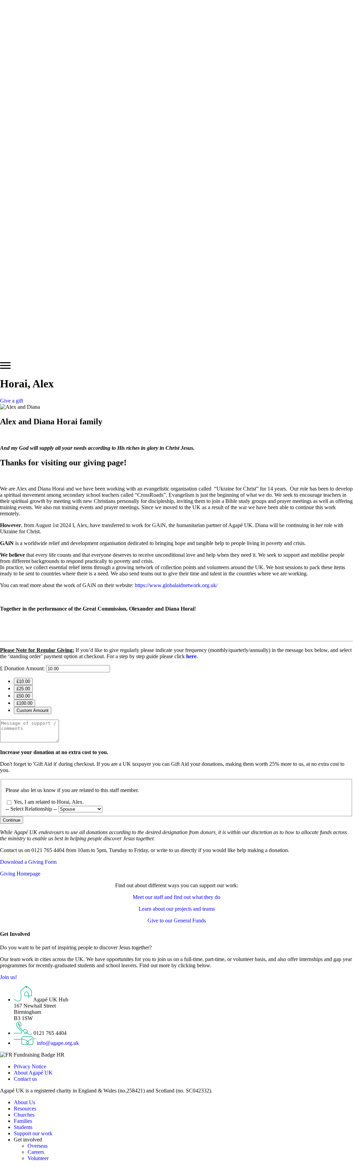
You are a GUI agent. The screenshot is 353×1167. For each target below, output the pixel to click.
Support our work (33, 1133)
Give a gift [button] (11, 401)
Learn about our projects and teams (177, 909)
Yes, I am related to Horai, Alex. (49, 802)
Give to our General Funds (177, 920)
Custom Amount (33, 710)
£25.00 (23, 688)
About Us (24, 1102)
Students (23, 1127)
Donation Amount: (24, 668)
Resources (25, 1108)
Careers (36, 1152)
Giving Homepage (20, 874)
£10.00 (23, 681)
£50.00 (23, 696)
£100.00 (24, 703)
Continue (11, 820)
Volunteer (38, 1158)
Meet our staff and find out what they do (176, 897)
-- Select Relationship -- (32, 809)
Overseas (38, 1146)
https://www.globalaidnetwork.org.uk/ (176, 585)
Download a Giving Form (28, 862)
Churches (24, 1115)
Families (23, 1121)
